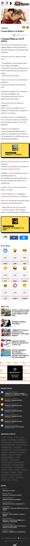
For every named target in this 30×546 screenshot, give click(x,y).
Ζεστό (3, 309)
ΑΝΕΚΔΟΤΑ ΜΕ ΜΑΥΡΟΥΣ (20, 442)
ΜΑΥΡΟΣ (5, 455)
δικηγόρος (8, 45)
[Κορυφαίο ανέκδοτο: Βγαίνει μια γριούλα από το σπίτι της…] (6, 343)
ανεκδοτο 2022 (20, 462)
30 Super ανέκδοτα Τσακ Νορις (19, 323)
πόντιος (5, 477)
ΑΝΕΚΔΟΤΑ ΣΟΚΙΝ (22, 445)
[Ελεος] (6, 320)
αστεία (4, 470)
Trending (3, 320)
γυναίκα (18, 470)
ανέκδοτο (5, 460)
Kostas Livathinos (7, 502)
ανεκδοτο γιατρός (18, 465)
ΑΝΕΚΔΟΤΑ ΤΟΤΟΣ (7, 447)
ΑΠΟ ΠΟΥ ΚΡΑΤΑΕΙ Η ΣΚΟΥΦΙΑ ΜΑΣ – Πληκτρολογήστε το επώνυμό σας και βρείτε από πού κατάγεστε (20, 353)
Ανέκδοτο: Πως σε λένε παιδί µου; (14, 427)
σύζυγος (11, 80)
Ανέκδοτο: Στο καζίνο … (9, 490)
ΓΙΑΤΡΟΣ (5, 452)
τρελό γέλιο (21, 477)
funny (4, 437)
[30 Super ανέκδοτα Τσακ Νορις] (6, 323)
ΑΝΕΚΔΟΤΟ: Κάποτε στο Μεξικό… (12, 499)
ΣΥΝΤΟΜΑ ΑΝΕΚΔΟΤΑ (8, 457)
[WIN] (23, 27)
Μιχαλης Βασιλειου (7, 518)
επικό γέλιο (6, 472)
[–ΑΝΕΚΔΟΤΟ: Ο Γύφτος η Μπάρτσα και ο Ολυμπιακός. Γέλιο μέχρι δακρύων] (6, 332)
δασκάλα (25, 470)
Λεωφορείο (21, 452)
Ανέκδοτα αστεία (7, 450)
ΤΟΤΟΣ (18, 457)
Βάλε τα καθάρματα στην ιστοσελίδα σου (15, 541)
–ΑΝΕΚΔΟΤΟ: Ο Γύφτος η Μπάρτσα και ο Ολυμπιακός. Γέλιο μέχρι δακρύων (20, 333)
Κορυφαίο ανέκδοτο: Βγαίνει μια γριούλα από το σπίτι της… (20, 343)
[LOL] (27, 27)
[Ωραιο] (6, 329)
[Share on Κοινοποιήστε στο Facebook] (14, 238)
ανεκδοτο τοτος (19, 467)
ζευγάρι (14, 472)
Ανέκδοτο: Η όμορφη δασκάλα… (14, 400)
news (16, 437)
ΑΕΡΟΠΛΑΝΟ (13, 440)
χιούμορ (15, 480)
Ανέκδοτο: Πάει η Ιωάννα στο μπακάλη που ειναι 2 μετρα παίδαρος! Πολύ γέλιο (20, 312)
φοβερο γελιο (6, 480)
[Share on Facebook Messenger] (24, 238)
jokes (10, 437)
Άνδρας (5, 440)
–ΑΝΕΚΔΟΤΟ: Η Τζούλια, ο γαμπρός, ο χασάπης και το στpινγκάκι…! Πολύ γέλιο (16, 394)
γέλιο (11, 470)
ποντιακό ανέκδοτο (17, 475)
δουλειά (13, 169)
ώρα (6, 200)
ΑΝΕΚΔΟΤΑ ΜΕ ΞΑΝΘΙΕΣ (9, 445)
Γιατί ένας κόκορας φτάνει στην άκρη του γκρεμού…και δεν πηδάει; (14, 526)
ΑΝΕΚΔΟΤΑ (22, 440)
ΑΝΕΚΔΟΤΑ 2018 (7, 442)
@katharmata (15, 372)
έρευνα (24, 134)
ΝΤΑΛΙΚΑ (12, 455)
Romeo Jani (5, 506)
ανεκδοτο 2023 (7, 465)
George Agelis (6, 493)
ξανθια (21, 472)
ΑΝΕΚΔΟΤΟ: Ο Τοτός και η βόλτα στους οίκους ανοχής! (15, 509)
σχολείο (12, 477)
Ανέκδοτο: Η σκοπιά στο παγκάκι (12, 495)
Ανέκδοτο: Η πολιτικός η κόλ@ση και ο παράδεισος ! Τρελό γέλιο (13, 520)
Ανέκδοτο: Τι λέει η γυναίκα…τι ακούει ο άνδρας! (13, 515)
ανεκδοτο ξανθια (7, 467)
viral (22, 437)
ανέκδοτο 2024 (15, 460)
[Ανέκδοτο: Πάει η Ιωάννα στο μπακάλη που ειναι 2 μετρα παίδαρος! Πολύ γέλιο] (6, 312)
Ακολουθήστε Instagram (15, 376)
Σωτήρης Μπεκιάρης (7, 524)
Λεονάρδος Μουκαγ (7, 497)
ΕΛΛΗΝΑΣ (12, 452)
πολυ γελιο (5, 475)
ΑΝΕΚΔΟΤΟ (18, 447)
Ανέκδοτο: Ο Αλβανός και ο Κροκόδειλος (14, 532)
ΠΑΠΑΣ (20, 455)
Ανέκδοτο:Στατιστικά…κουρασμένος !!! (13, 504)
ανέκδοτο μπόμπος (7, 462)
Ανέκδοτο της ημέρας (20, 450)
